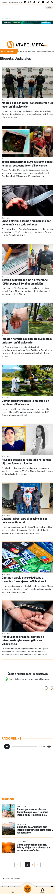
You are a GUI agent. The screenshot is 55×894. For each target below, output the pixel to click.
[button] (52, 688)
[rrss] (25, 2)
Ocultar (48, 7)
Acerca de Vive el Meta (11, 878)
